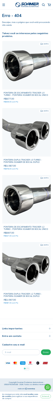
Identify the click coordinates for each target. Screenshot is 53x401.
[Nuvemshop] (26, 389)
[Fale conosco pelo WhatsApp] (48, 387)
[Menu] (3, 5)
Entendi (45, 396)
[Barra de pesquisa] (43, 5)
